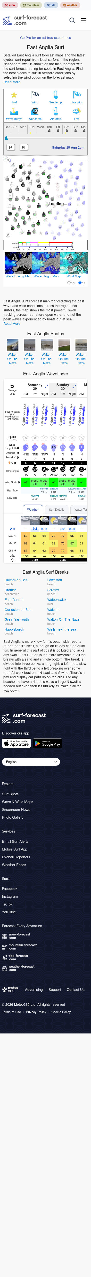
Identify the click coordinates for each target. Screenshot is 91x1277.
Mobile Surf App (14, 848)
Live (77, 119)
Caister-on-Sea (16, 579)
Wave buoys (14, 119)
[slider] (6, 137)
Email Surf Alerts (15, 841)
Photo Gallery (13, 817)
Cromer (10, 589)
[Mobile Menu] (83, 20)
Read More (11, 81)
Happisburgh (14, 629)
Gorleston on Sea (18, 609)
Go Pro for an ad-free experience (45, 37)
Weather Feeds (14, 864)
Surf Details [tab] (56, 509)
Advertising (34, 989)
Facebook (9, 888)
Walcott (52, 609)
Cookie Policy (61, 1012)
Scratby (53, 589)
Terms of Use (11, 1012)
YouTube (9, 911)
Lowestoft (54, 579)
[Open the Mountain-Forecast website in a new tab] (31, 5)
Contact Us (76, 989)
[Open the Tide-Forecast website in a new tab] (51, 5)
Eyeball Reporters (16, 856)
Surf (14, 102)
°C (73, 283)
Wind (35, 102)
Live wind (77, 102)
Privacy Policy (36, 1012)
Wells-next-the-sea (61, 629)
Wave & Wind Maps (17, 801)
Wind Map (74, 276)
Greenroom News (16, 809)
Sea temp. (56, 102)
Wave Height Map (46, 276)
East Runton (14, 599)
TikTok (7, 903)
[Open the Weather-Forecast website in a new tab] (70, 5)
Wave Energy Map (18, 276)
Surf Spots (10, 793)
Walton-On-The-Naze (12, 358)
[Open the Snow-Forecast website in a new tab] (10, 5)
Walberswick (56, 599)
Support (55, 989)
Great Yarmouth (17, 619)
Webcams (34, 119)
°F (83, 283)
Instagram (10, 896)
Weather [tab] (33, 509)
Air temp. (56, 119)
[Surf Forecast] (25, 20)
